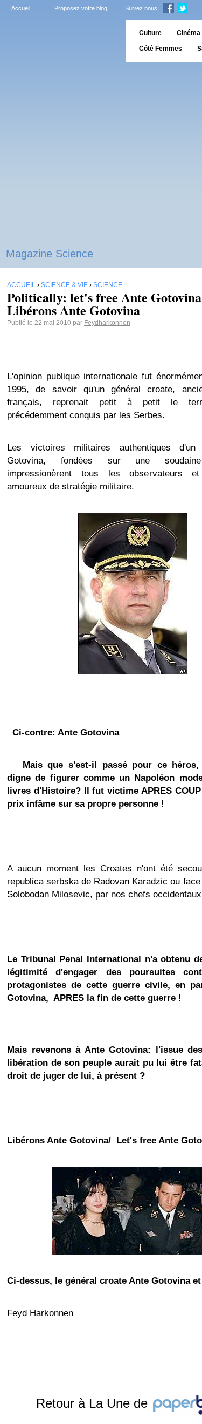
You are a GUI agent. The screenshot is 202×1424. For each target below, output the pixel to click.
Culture (150, 33)
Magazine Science (49, 254)
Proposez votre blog (80, 8)
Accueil (20, 8)
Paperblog (59, 41)
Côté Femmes (160, 48)
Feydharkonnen (107, 322)
